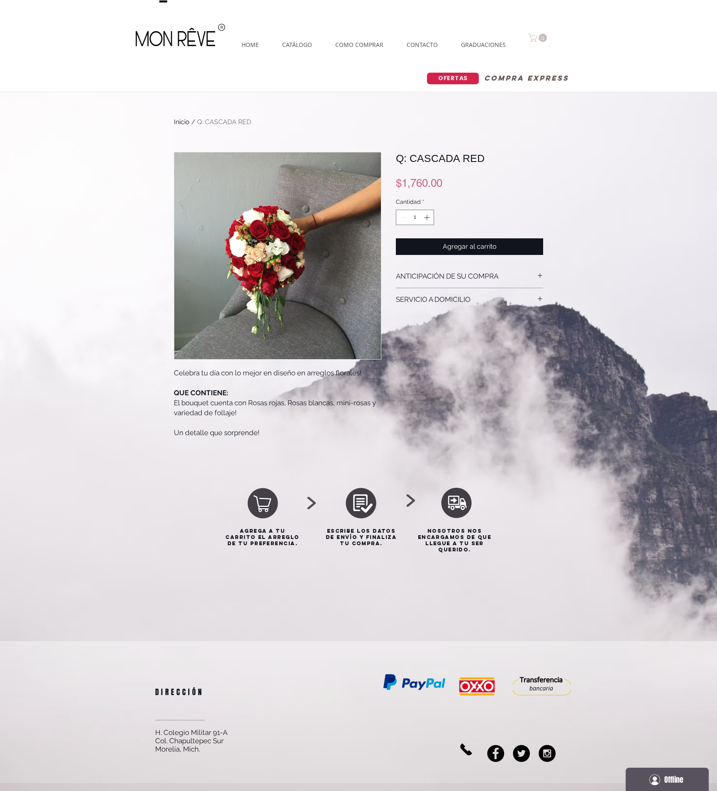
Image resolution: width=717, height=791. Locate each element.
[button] (539, 38)
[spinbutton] (414, 217)
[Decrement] (402, 217)
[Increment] (427, 217)
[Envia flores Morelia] (495, 753)
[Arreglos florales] (547, 753)
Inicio (182, 122)
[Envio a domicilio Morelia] (521, 753)
